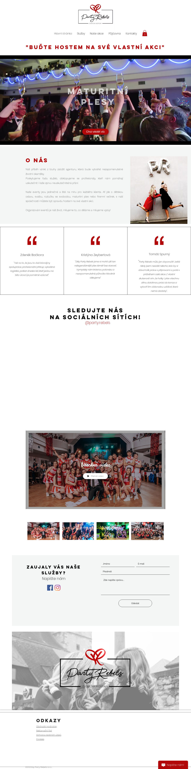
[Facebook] (50, 588)
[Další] (179, 100)
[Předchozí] (12, 100)
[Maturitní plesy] (90, 138)
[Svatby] (94, 139)
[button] (159, 23)
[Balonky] (100, 138)
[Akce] (97, 138)
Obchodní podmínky (46, 726)
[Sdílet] (155, 426)
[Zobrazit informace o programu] (162, 426)
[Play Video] (43, 531)
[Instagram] (57, 588)
